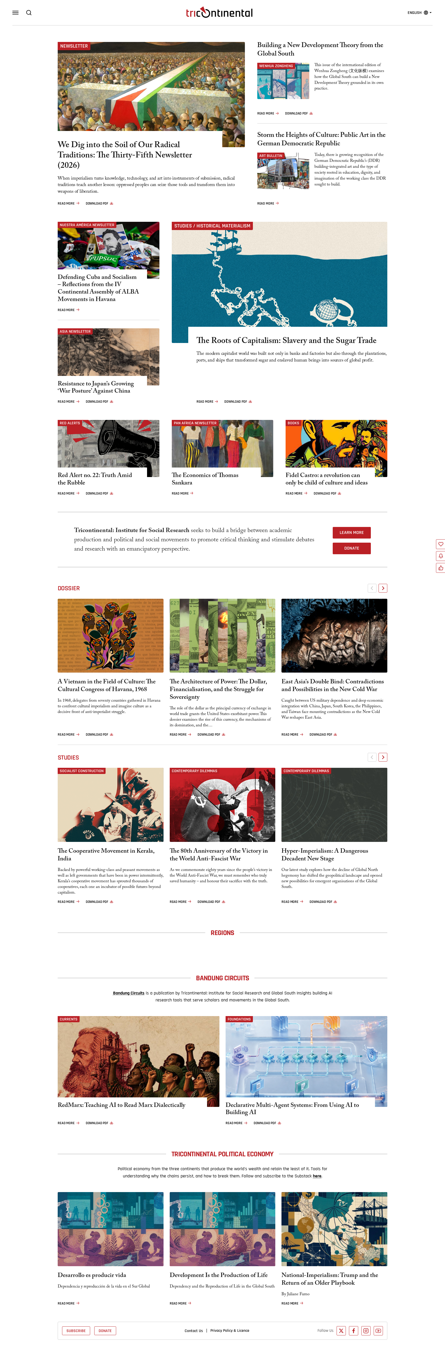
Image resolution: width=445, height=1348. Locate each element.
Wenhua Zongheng (276, 65)
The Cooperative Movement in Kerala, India (106, 856)
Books (293, 423)
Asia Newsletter (75, 331)
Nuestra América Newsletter (87, 224)
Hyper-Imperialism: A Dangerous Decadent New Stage (324, 856)
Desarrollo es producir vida (92, 1276)
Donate (351, 548)
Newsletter (74, 46)
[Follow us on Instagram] (366, 1330)
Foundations (239, 1019)
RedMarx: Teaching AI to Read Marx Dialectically (121, 1106)
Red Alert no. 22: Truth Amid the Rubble (95, 480)
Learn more (352, 532)
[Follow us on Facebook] (353, 1330)
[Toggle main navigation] (15, 12)
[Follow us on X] (341, 1330)
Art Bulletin (270, 155)
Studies (68, 757)
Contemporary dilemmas (194, 770)
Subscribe (76, 1330)
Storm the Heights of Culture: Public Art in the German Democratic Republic (321, 140)
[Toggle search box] (29, 12)
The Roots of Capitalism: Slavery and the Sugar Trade (286, 342)
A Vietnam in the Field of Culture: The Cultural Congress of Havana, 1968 (107, 686)
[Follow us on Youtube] (378, 1330)
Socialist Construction (82, 770)
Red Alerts (70, 423)
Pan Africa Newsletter (195, 423)
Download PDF (97, 203)
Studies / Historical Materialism (212, 226)
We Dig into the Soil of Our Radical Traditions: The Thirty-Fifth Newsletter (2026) (125, 156)
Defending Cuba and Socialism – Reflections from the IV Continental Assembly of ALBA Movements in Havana (98, 289)
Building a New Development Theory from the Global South (320, 50)
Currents (69, 1019)
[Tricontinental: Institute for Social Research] (219, 12)
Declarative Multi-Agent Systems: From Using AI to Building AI (292, 1110)
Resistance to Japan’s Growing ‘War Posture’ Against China (96, 388)
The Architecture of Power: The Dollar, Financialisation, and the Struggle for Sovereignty (218, 690)
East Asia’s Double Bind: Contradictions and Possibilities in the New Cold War (332, 686)
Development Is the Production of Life (219, 1276)
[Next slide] (383, 588)
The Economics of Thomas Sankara (205, 480)
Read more (66, 203)
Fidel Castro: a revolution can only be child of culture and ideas (327, 480)
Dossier (69, 588)
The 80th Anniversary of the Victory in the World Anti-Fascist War (219, 856)
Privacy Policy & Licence (229, 1330)
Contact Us (194, 1330)
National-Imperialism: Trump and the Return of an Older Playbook (329, 1280)
